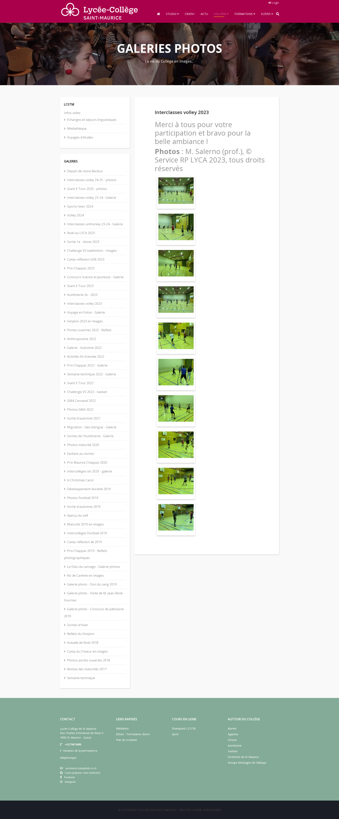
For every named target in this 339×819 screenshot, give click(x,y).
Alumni (232, 728)
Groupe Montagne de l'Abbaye (247, 762)
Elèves (266, 14)
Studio (171, 14)
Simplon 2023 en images (85, 321)
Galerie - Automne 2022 (84, 348)
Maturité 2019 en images (85, 524)
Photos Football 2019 (82, 498)
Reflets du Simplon (80, 634)
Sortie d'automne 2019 (83, 506)
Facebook (69, 777)
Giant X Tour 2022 (80, 383)
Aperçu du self (77, 515)
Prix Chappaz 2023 (80, 268)
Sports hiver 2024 (80, 206)
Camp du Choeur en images (87, 651)
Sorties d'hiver (77, 625)
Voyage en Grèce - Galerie (86, 312)
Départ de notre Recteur (85, 171)
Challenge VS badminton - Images (92, 250)
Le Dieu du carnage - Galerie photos (93, 567)
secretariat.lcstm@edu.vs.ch (81, 768)
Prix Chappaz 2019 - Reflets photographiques (85, 554)
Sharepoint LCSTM (184, 728)
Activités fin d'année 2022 (85, 356)
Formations (243, 14)
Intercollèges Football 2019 (87, 533)
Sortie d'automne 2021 (83, 418)
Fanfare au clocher (80, 453)
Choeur (232, 740)
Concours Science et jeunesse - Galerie (95, 277)
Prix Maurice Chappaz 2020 (87, 462)
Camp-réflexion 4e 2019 (84, 542)
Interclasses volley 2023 (84, 303)
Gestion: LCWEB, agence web (200, 810)
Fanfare (233, 751)
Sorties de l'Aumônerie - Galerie (90, 436)
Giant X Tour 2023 (80, 286)
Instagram (70, 781)
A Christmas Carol (80, 480)
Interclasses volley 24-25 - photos (91, 180)
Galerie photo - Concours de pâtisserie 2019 (94, 612)
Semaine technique (81, 678)
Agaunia (233, 734)
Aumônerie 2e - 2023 (82, 295)
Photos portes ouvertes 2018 (88, 660)
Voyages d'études (80, 137)
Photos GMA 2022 (80, 409)
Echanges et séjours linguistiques (91, 120)
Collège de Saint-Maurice (157, 810)
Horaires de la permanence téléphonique (78, 754)
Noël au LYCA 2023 (81, 233)
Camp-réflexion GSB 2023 (85, 259)
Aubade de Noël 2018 (82, 642)
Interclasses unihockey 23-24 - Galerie (95, 224)
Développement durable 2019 (89, 489)
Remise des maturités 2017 (87, 669)
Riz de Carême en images (85, 575)
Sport (175, 734)
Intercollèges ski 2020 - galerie (89, 471)
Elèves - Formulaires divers (133, 734)
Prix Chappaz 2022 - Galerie (87, 365)
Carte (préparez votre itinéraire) (82, 772)
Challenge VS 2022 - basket (87, 392)
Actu (204, 14)
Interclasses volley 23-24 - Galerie (91, 197)
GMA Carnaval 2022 (81, 401)
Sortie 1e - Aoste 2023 (83, 242)
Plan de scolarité (126, 740)
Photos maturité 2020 (83, 445)
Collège (220, 14)
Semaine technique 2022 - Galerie (91, 374)
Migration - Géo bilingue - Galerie (91, 427)
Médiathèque (77, 128)
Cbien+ (190, 14)
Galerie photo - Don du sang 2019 (92, 584)
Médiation (122, 728)
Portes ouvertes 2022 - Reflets (89, 330)
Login (275, 3)
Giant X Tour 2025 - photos (87, 189)
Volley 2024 (75, 215)
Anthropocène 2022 (81, 339)
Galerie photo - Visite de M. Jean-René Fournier (93, 596)
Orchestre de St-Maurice (243, 757)
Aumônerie (235, 745)
